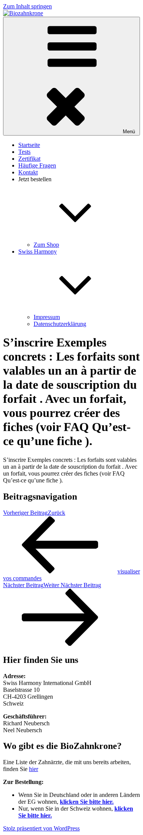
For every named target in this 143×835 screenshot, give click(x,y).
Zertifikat (29, 158)
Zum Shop (46, 244)
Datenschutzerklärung (60, 324)
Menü (129, 131)
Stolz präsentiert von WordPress (41, 828)
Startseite (29, 145)
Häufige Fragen (37, 165)
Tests (24, 151)
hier (33, 769)
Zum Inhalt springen (27, 6)
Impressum (47, 317)
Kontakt (28, 172)
